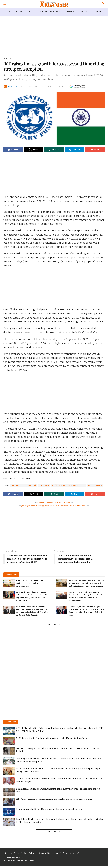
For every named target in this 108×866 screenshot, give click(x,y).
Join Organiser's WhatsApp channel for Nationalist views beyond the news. (54, 506)
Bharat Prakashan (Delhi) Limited (17, 857)
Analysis (84, 12)
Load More (54, 625)
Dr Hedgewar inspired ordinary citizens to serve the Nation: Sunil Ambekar (52, 738)
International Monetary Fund (24, 485)
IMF (89, 485)
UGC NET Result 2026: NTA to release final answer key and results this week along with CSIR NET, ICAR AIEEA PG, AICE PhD (59, 730)
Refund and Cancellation (48, 853)
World (31, 12)
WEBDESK (12, 86)
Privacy (6, 853)
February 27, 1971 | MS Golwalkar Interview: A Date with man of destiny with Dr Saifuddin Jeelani (58, 750)
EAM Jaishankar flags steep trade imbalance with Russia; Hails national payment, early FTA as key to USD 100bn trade (33, 596)
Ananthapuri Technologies (24, 860)
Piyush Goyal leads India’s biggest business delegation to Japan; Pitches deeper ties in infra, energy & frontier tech (87, 611)
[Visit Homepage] (54, 4)
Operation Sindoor (50, 12)
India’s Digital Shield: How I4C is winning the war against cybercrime (49, 809)
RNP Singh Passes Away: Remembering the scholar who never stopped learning (54, 799)
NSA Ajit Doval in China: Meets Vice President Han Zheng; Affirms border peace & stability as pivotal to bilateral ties (86, 596)
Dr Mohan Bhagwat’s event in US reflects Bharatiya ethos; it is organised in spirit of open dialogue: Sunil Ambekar (58, 770)
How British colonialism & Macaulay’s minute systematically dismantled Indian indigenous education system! (86, 583)
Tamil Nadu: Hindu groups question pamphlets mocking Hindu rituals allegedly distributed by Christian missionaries (59, 821)
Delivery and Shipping (72, 853)
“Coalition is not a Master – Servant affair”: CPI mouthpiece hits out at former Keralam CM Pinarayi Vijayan (59, 780)
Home (8, 12)
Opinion (97, 12)
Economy (60, 86)
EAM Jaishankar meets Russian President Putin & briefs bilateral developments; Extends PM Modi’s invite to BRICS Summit (32, 611)
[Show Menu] (4, 4)
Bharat (20, 12)
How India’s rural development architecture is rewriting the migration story (30, 583)
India (83, 485)
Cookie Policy (29, 853)
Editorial (69, 12)
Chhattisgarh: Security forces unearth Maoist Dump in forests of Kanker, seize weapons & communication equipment (58, 760)
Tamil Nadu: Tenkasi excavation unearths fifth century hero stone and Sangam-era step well (58, 790)
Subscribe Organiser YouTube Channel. (54, 503)
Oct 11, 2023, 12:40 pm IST (33, 86)
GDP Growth (44, 485)
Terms (16, 853)
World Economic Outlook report (65, 485)
